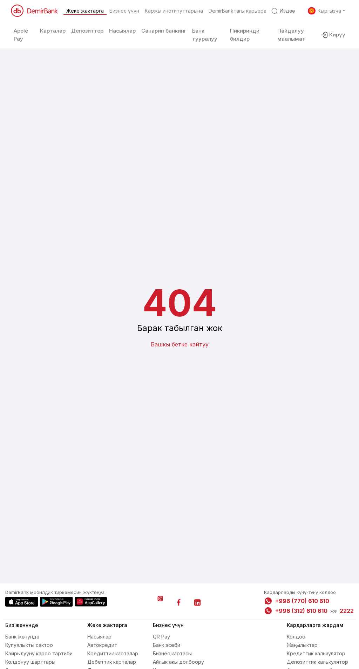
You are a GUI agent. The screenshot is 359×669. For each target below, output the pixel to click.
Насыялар (99, 637)
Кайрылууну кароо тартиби (39, 653)
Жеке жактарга (85, 11)
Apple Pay (21, 34)
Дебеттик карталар (111, 662)
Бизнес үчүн (124, 11)
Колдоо (296, 637)
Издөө (287, 11)
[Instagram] (160, 602)
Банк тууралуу (204, 34)
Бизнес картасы (172, 653)
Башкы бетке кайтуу (180, 344)
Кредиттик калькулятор (316, 653)
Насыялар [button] (122, 30)
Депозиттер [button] (87, 30)
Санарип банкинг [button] (164, 30)
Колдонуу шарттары (30, 662)
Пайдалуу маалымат (291, 34)
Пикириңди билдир (244, 34)
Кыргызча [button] (329, 11)
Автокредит (102, 645)
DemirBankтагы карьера (237, 11)
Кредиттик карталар (112, 653)
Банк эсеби (166, 645)
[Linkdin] (197, 602)
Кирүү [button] (337, 34)
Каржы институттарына (174, 11)
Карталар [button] (53, 30)
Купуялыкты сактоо (29, 645)
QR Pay (161, 637)
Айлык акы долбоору (178, 662)
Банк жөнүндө (22, 637)
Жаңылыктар (302, 645)
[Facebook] (179, 602)
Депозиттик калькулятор (317, 662)
